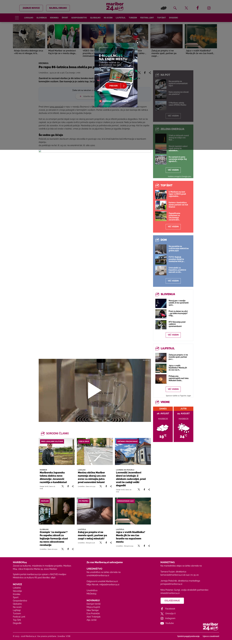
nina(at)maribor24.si (170, 593)
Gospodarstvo (20, 600)
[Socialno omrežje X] (62, 487)
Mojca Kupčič (93, 607)
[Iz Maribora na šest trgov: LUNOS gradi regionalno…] (160, 194)
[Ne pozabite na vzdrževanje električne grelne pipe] (160, 249)
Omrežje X (170, 613)
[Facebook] (68, 487)
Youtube (169, 623)
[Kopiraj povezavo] (73, 487)
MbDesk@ (91, 593)
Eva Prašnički (93, 613)
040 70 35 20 (192, 575)
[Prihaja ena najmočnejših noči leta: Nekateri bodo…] (160, 379)
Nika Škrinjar (93, 610)
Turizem (17, 613)
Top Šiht (17, 620)
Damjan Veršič (94, 604)
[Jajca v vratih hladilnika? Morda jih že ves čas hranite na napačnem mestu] (133, 511)
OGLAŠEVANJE (172, 600)
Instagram (170, 618)
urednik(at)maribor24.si (98, 575)
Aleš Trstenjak (93, 616)
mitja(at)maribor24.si (109, 584)
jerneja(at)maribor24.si (171, 584)
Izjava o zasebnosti (211, 636)
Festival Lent (19, 616)
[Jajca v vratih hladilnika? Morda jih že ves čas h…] (160, 368)
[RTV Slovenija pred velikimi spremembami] (160, 324)
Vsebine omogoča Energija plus (179, 176)
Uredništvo (92, 590)
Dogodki (17, 623)
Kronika (16, 594)
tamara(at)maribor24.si (171, 575)
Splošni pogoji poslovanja (188, 636)
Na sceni (17, 607)
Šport (15, 597)
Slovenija (17, 591)
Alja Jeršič (92, 620)
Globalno (17, 604)
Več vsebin (173, 170)
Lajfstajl (17, 610)
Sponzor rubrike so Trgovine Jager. (178, 396)
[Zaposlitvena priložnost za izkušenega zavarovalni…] (160, 216)
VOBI (68, 636)
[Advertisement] (95, 325)
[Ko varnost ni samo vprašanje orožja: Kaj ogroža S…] (160, 159)
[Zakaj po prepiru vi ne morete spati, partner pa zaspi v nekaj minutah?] (95, 511)
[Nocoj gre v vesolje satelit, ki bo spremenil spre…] (160, 303)
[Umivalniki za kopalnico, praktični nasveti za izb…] (160, 270)
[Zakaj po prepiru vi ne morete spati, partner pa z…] (160, 357)
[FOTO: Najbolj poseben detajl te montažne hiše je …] (160, 260)
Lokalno (17, 587)
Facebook (170, 608)
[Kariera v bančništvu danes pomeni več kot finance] (160, 205)
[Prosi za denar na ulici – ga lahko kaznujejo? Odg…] (160, 314)
